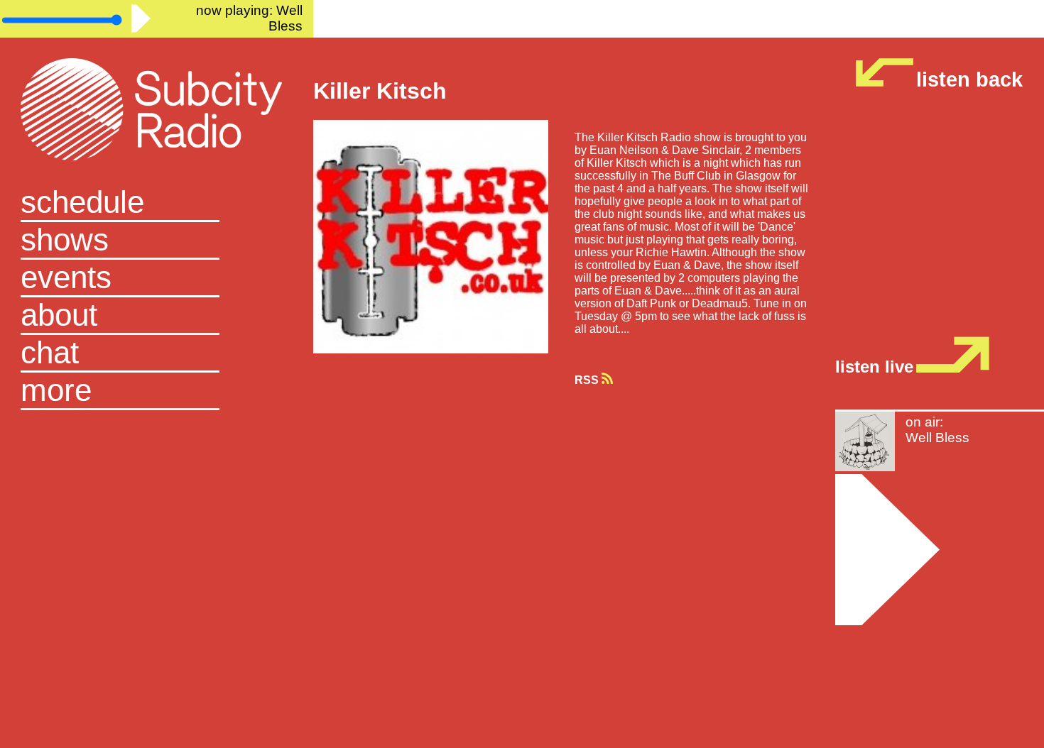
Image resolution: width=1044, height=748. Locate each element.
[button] (156, 391)
